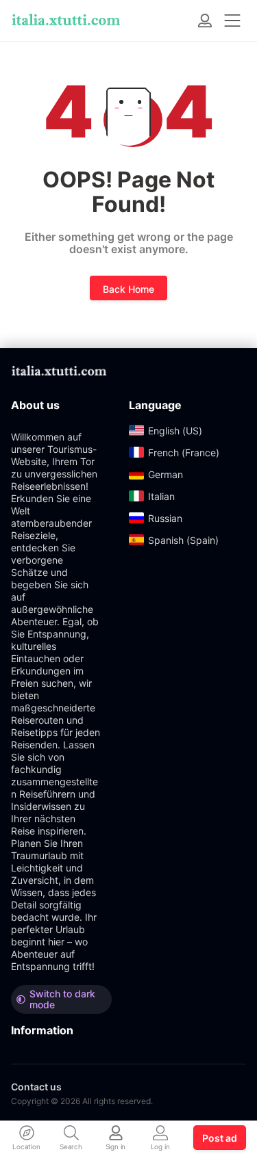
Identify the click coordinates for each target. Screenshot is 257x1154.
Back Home (128, 289)
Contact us (36, 1086)
